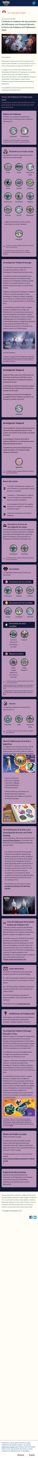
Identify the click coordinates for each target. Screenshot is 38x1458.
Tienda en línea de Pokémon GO (14, 959)
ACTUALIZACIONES (17, 13)
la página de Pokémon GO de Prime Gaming (17, 887)
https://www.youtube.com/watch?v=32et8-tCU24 (19, 1160)
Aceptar (32, 1455)
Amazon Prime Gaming (11, 840)
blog (11, 1125)
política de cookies (8, 1447)
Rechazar (20, 1455)
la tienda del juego (23, 1004)
